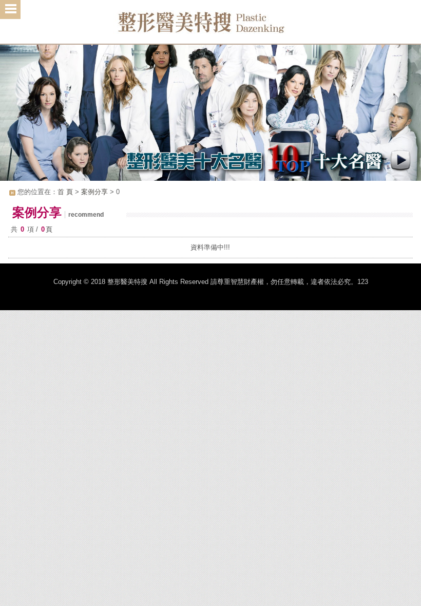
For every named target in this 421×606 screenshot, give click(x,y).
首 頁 (65, 192)
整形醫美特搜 (210, 25)
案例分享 (94, 192)
